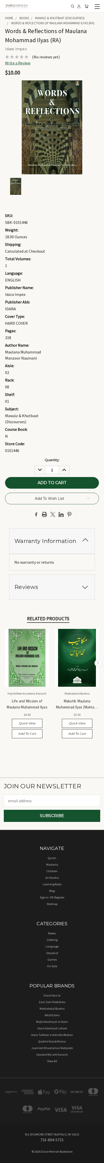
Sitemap (52, 904)
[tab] (52, 541)
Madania (52, 864)
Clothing (52, 940)
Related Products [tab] (48, 618)
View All (52, 1061)
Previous (6, 663)
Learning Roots (52, 884)
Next (98, 663)
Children (52, 871)
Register (59, 897)
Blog (52, 891)
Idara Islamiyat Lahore (52, 1028)
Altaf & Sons (52, 1015)
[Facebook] (36, 514)
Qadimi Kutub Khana (52, 1041)
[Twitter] (52, 514)
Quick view (27, 723)
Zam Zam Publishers (52, 1002)
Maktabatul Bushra (52, 1008)
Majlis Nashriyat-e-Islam (52, 1022)
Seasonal (52, 953)
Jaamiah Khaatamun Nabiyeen (52, 1048)
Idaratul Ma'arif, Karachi (52, 1054)
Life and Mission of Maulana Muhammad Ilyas (27, 704)
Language (52, 946)
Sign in (44, 897)
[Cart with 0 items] (86, 6)
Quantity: (52, 460)
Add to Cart (27, 733)
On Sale (52, 966)
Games (52, 959)
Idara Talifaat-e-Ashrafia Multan (52, 1035)
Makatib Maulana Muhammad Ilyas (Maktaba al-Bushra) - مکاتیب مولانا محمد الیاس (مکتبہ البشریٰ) (77, 704)
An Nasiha (52, 878)
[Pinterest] (69, 514)
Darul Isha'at (52, 995)
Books (52, 933)
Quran (52, 858)
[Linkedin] (61, 514)
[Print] (44, 514)
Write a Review (17, 62)
